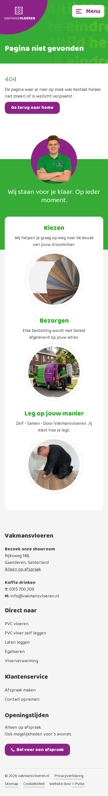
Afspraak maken (20, 690)
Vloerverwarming (21, 661)
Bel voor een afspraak (40, 750)
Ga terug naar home (32, 108)
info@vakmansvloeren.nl (34, 596)
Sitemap (11, 784)
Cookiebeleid (33, 784)
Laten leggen (17, 642)
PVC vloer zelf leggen (25, 633)
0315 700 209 (21, 589)
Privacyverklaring (68, 776)
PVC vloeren (17, 624)
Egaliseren (15, 652)
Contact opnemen (22, 699)
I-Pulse (78, 784)
